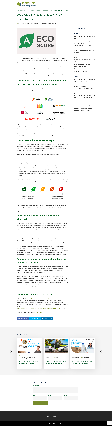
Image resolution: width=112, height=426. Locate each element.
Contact (78, 416)
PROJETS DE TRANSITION (73, 4)
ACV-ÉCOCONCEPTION (61, 4)
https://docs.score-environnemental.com (41, 298)
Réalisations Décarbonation (81, 110)
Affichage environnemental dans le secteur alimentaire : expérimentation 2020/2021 (39, 308)
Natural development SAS (55, 423)
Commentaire (37, 385)
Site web (66, 395)
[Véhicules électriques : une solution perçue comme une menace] (56, 345)
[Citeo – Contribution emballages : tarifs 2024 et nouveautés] (82, 345)
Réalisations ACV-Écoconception (82, 108)
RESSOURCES (84, 4)
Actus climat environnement (48, 23)
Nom (34, 395)
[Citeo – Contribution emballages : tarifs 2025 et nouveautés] (29, 345)
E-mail (50, 395)
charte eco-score (37, 312)
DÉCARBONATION (50, 4)
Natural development (32, 23)
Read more (21, 366)
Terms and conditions (51, 416)
